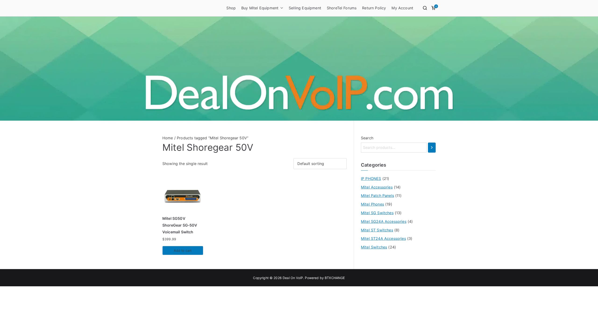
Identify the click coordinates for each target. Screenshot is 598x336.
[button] (280, 8)
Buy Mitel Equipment (259, 8)
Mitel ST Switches (377, 230)
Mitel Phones (372, 204)
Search (367, 138)
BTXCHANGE (335, 278)
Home (167, 138)
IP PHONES (371, 178)
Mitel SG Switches (377, 212)
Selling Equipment (305, 8)
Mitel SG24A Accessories (383, 221)
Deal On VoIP (293, 278)
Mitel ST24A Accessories (383, 238)
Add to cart (183, 250)
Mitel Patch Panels (377, 195)
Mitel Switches (374, 247)
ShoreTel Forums (341, 8)
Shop (231, 8)
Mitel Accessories (377, 187)
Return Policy (374, 8)
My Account (402, 8)
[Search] (432, 148)
